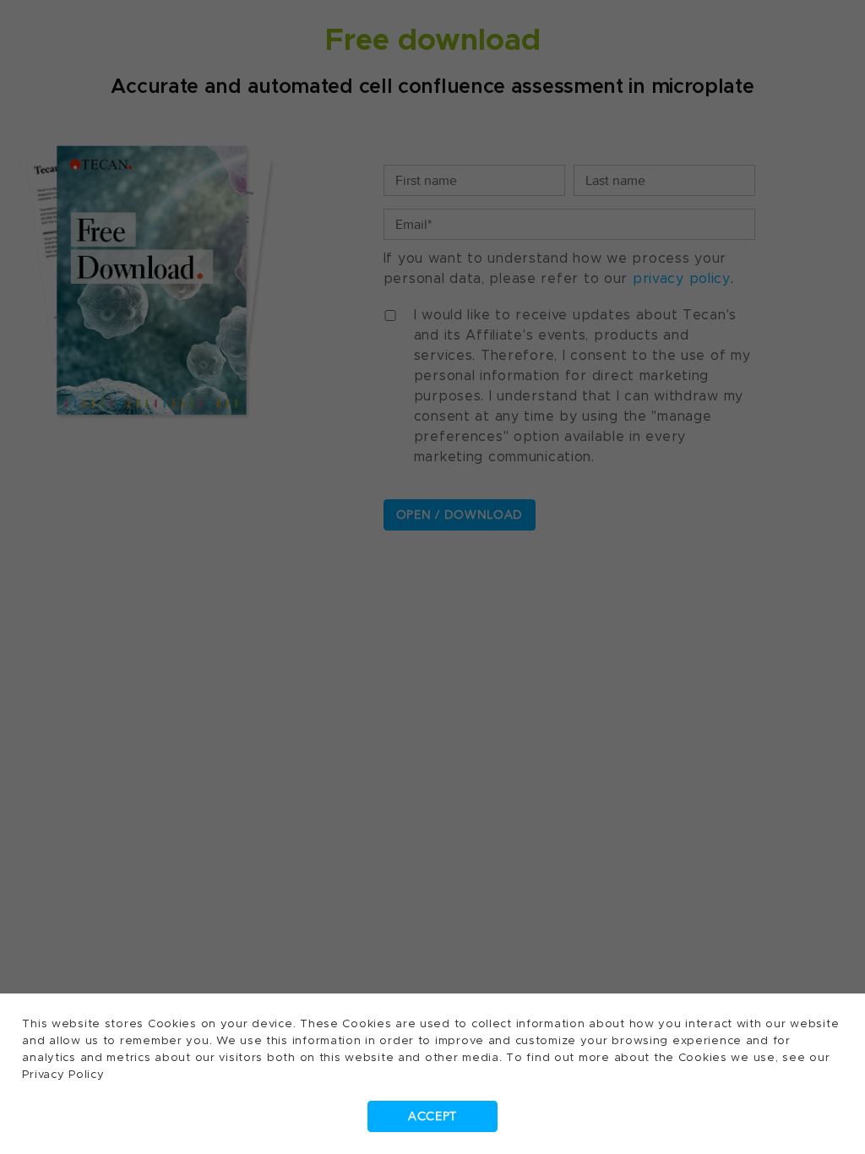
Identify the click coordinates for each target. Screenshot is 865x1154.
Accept (432, 1116)
